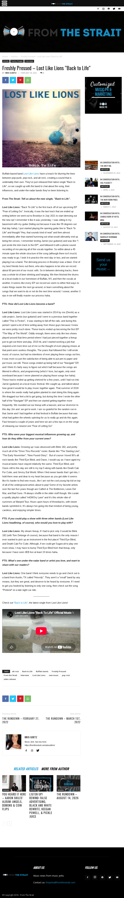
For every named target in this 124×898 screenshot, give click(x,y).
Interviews (29, 61)
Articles (14, 56)
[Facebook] (98, 8)
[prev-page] (4, 823)
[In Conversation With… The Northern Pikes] (91, 199)
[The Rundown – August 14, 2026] (68, 783)
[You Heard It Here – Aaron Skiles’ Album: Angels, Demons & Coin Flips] (14, 783)
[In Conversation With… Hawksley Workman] (91, 236)
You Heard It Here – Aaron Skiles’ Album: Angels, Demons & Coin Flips (14, 801)
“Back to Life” (21, 602)
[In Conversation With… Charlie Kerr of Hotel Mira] (91, 216)
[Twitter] (114, 8)
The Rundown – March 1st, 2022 (63, 720)
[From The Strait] (62, 31)
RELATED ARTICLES (26, 768)
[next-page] (9, 823)
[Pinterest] (20, 80)
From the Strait (10, 675)
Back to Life (27, 671)
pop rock (66, 675)
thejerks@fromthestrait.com (60, 882)
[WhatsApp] (28, 80)
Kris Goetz (10, 73)
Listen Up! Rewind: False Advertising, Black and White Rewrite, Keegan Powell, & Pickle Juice (40, 805)
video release (10, 679)
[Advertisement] (41, 659)
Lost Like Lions (31, 173)
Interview (25, 675)
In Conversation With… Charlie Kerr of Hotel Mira (110, 216)
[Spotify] (108, 8)
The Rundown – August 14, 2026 (68, 796)
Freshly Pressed (17, 61)
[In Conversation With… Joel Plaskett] (91, 182)
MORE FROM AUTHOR (55, 768)
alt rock (15, 671)
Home (5, 56)
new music (53, 675)
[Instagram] (103, 8)
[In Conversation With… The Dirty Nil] (91, 165)
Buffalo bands (42, 671)
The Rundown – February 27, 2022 (20, 720)
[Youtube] (119, 8)
